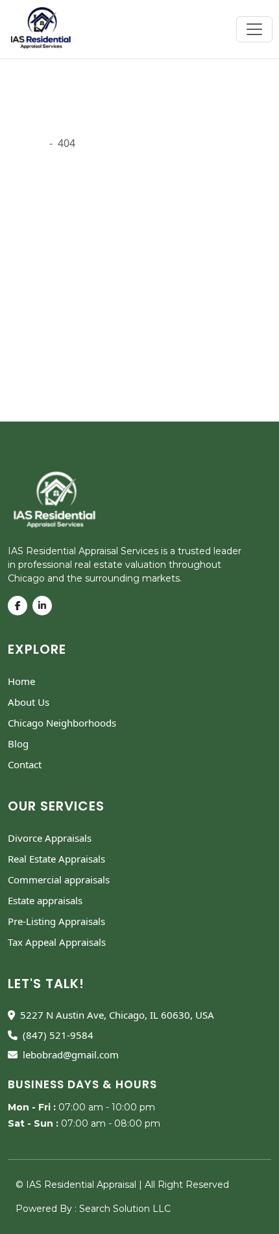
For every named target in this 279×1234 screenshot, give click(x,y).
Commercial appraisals (59, 879)
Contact (25, 764)
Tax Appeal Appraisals (57, 941)
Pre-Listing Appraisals (56, 921)
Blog (18, 743)
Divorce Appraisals (49, 837)
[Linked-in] (44, 605)
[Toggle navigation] (254, 29)
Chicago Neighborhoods (62, 722)
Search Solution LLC (125, 1208)
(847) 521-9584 (58, 1034)
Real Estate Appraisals (56, 858)
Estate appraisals (45, 900)
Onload (26, 143)
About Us (28, 701)
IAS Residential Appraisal (82, 1184)
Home (21, 681)
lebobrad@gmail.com (71, 1054)
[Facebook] (20, 605)
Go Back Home (44, 362)
